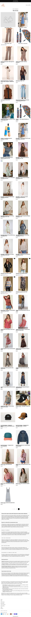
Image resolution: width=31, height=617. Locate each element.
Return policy (2, 603)
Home (1, 599)
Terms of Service (3, 604)
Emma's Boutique (4, 612)
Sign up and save (4, 610)
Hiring (1, 607)
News (1, 600)
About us (2, 608)
